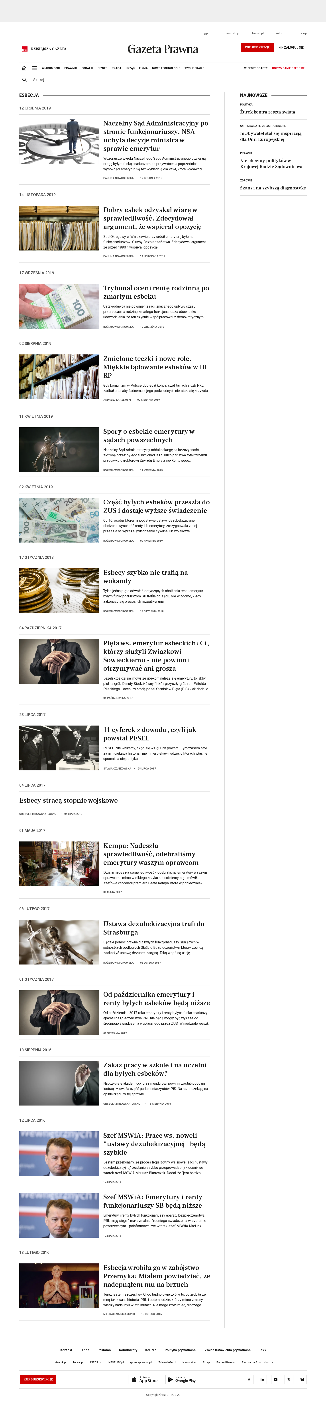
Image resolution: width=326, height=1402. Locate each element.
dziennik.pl (232, 33)
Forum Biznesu (226, 1362)
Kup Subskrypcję (257, 47)
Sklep (303, 33)
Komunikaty (128, 1350)
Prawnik (246, 153)
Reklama (104, 1350)
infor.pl (281, 33)
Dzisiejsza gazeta (48, 49)
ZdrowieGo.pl (167, 1362)
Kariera (151, 1350)
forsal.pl (258, 33)
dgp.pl (206, 33)
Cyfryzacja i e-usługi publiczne (263, 125)
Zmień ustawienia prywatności (228, 1350)
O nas (85, 1350)
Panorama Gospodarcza (257, 1362)
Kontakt (66, 1350)
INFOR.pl (95, 1362)
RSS (263, 1350)
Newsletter (189, 1362)
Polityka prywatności (180, 1350)
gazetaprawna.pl (141, 1362)
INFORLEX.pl (116, 1362)
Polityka (246, 104)
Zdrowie (246, 180)
